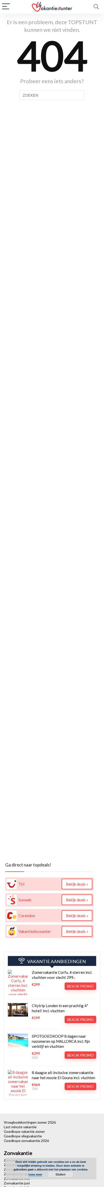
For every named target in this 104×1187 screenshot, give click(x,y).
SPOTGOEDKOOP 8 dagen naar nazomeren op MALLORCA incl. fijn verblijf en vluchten (61, 1041)
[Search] (96, 6)
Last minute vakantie (20, 1127)
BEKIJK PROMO (80, 986)
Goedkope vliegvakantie (23, 1136)
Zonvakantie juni (17, 1183)
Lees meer (35, 1174)
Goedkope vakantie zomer (24, 1131)
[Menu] (6, 6)
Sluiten (60, 1174)
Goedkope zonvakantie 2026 (26, 1140)
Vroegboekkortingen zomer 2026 (30, 1122)
